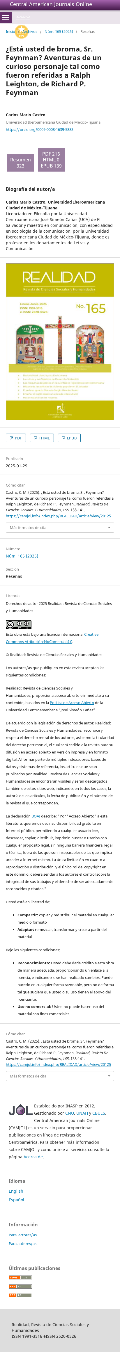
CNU (69, 1113)
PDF (18, 438)
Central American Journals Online (51, 4)
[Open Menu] (6, 17)
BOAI (35, 816)
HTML (44, 438)
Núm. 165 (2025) (59, 31)
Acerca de (33, 1156)
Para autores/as (22, 1243)
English (16, 1191)
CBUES (98, 1113)
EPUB (71, 438)
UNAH (82, 1113)
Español (16, 1200)
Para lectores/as (23, 1234)
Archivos (29, 31)
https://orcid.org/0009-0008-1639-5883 (39, 129)
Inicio (10, 31)
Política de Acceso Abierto (72, 702)
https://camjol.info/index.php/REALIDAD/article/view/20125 (58, 516)
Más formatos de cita (28, 527)
